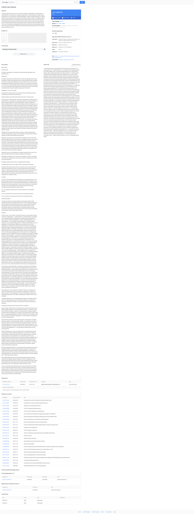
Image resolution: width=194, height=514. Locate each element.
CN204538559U (6, 408)
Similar (74, 17)
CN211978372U (6, 454)
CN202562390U (6, 443)
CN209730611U (6, 433)
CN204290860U (6, 413)
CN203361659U (6, 427)
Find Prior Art (66, 17)
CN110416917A (6, 384)
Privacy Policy (109, 511)
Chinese (61, 21)
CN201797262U (6, 405)
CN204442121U (6, 449)
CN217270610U (6, 465)
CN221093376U (6, 416)
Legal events (62, 56)
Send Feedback (86, 511)
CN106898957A (6, 446)
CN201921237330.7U (7, 479)
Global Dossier (67, 59)
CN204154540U (6, 452)
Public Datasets (95, 511)
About (79, 511)
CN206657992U (6, 424)
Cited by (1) (56, 56)
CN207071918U (6, 411)
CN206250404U (6, 419)
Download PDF (57, 17)
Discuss (72, 59)
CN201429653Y (6, 403)
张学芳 (60, 23)
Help (115, 511)
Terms (102, 511)
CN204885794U (6, 441)
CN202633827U (6, 460)
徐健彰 (63, 23)
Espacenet (60, 59)
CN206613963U (6, 422)
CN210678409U (6, 400)
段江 (57, 23)
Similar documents (70, 56)
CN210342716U (6, 430)
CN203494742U (6, 438)
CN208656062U (6, 463)
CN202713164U (6, 457)
